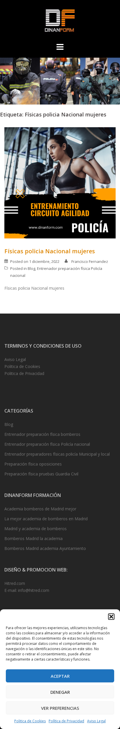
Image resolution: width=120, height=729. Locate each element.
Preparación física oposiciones (33, 464)
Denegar (60, 692)
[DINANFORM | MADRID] (60, 22)
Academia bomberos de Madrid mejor (40, 509)
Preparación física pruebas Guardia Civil (41, 474)
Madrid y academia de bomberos (35, 528)
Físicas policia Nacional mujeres (49, 251)
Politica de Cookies (30, 721)
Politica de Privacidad (24, 373)
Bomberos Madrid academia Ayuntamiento (45, 548)
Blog (31, 268)
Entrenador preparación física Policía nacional (47, 444)
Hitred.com (14, 583)
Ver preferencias (60, 708)
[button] (111, 617)
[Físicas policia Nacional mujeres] (60, 182)
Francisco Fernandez (89, 261)
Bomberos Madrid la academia (33, 538)
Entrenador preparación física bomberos (42, 434)
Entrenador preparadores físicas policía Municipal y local (57, 454)
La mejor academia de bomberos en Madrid (46, 518)
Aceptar (60, 676)
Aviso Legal (96, 721)
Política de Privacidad (66, 721)
